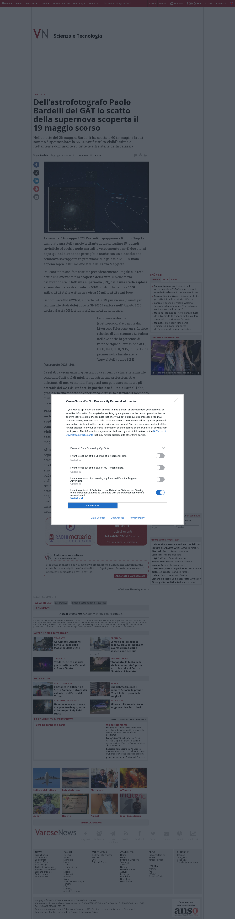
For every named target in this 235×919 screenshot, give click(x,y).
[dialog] (117, 459)
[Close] (177, 401)
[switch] (160, 455)
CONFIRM (92, 505)
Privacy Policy (137, 517)
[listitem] (117, 448)
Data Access (117, 517)
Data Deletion (98, 517)
